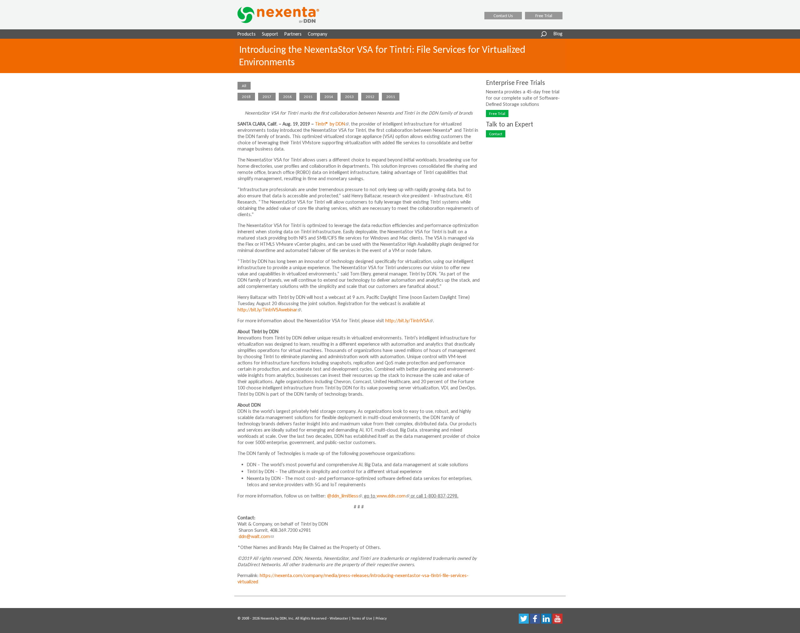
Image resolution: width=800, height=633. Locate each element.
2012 (370, 96)
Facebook (535, 619)
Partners (293, 34)
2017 (266, 96)
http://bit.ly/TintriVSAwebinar (269, 310)
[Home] (286, 15)
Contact (495, 133)
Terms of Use (362, 618)
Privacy (381, 618)
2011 (390, 96)
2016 (287, 96)
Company (317, 34)
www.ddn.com (392, 496)
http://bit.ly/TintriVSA (408, 321)
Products (247, 34)
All (244, 85)
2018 (246, 96)
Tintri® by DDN (331, 124)
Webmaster (339, 618)
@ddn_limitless (344, 496)
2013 (349, 96)
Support (270, 34)
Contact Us (503, 15)
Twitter (524, 619)
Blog (557, 34)
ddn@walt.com (256, 536)
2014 (328, 96)
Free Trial (543, 15)
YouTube (557, 619)
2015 (308, 96)
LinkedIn (546, 619)
